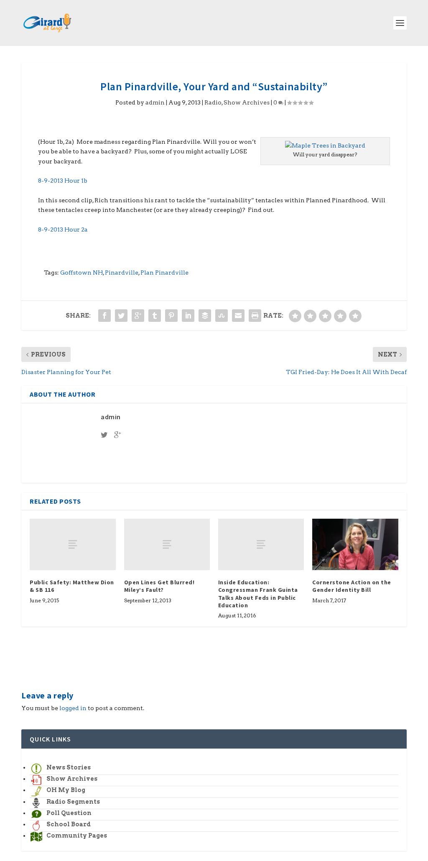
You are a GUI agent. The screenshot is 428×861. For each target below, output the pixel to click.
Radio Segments (73, 801)
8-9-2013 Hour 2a (63, 229)
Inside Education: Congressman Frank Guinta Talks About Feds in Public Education (258, 593)
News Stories (68, 767)
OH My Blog (65, 790)
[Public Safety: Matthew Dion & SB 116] (72, 544)
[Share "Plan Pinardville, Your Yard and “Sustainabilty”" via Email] (238, 315)
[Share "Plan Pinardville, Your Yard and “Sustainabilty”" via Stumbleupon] (221, 315)
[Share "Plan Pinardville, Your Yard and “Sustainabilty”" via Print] (255, 315)
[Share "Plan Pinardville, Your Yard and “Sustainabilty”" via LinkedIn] (188, 315)
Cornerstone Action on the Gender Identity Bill (351, 586)
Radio (213, 102)
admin (155, 102)
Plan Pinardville (164, 272)
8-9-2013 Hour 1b (62, 180)
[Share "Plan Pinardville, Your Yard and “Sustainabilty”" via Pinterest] (171, 315)
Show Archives (247, 102)
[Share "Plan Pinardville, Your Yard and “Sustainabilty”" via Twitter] (121, 315)
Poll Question (69, 813)
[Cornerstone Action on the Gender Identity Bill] (355, 544)
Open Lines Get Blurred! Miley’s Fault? (159, 586)
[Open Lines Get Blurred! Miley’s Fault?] (167, 544)
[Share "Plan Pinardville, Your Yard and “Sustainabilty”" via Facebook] (104, 315)
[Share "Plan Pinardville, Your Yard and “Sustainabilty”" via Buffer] (204, 315)
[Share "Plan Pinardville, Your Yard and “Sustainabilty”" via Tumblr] (154, 315)
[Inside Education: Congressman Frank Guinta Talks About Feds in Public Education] (261, 544)
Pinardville (121, 272)
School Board (68, 824)
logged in (73, 708)
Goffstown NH (81, 272)
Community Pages (76, 835)
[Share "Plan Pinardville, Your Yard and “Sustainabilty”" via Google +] (138, 315)
